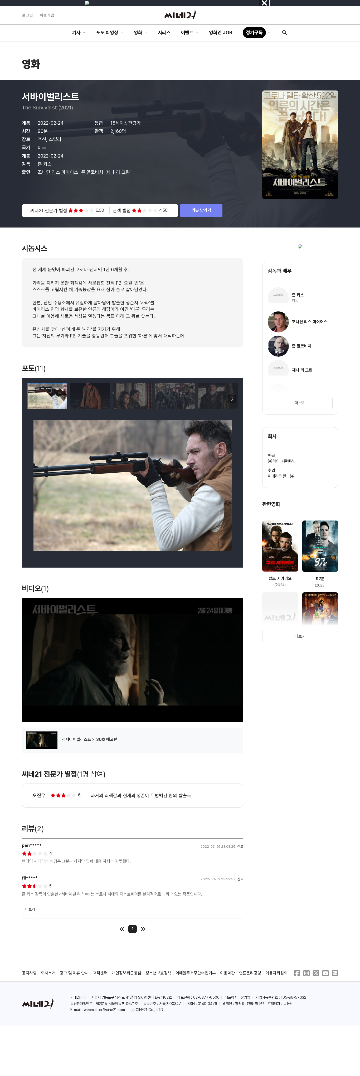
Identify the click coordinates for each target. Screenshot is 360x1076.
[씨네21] (180, 15)
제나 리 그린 (118, 172)
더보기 (30, 909)
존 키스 (45, 164)
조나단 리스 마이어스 (59, 172)
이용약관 (227, 973)
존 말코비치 (93, 172)
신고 (240, 846)
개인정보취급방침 (126, 973)
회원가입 (47, 15)
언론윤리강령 (250, 973)
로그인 (27, 15)
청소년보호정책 (158, 973)
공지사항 (29, 973)
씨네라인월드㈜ (281, 476)
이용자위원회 (276, 973)
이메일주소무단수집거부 (196, 973)
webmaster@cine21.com (104, 1010)
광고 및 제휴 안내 (74, 973)
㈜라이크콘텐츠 (281, 461)
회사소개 (48, 973)
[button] (231, 399)
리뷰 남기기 (201, 210)
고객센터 (100, 973)
